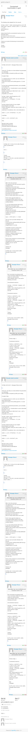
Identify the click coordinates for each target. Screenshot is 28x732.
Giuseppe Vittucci (10, 15)
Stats (15, 12)
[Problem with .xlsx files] (1, 6)
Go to (19, 12)
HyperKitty (13, 730)
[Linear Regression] (26, 6)
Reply (3, 52)
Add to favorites (6, 710)
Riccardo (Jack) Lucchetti (12, 58)
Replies (10, 12)
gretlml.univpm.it (5, 2)
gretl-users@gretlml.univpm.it (7, 702)
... (2, 67)
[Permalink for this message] (26, 17)
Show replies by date (22, 55)
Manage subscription (7, 704)
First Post (4, 12)
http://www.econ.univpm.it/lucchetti (9, 130)
